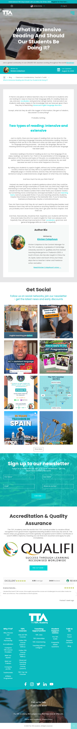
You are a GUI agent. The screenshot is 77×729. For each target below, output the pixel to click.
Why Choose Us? (8, 634)
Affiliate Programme (8, 677)
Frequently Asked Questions (55, 644)
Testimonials (8, 673)
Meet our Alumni (8, 657)
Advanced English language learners (47, 105)
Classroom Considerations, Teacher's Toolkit (31, 77)
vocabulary (24, 101)
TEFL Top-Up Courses (22, 673)
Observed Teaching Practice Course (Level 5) (22, 664)
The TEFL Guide (55, 638)
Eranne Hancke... (9, 588)
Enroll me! (70, 63)
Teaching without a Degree (39, 647)
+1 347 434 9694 (38, 705)
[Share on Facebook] (25, 684)
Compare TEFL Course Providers (8, 650)
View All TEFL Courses (22, 636)
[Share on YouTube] (51, 684)
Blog (10, 77)
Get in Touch (69, 636)
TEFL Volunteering (39, 642)
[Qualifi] (38, 552)
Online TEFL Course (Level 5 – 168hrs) (23, 653)
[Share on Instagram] (32, 684)
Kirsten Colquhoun (18, 71)
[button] (20, 321)
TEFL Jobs (38, 635)
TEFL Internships (39, 638)
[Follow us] (45, 684)
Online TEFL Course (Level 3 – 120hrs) (23, 643)
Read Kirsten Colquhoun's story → (47, 267)
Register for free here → (59, 2)
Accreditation (8, 644)
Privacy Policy (47, 719)
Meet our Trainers (8, 662)
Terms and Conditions (33, 719)
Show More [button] (38, 449)
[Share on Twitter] (38, 684)
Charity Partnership (8, 640)
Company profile (8, 668)
